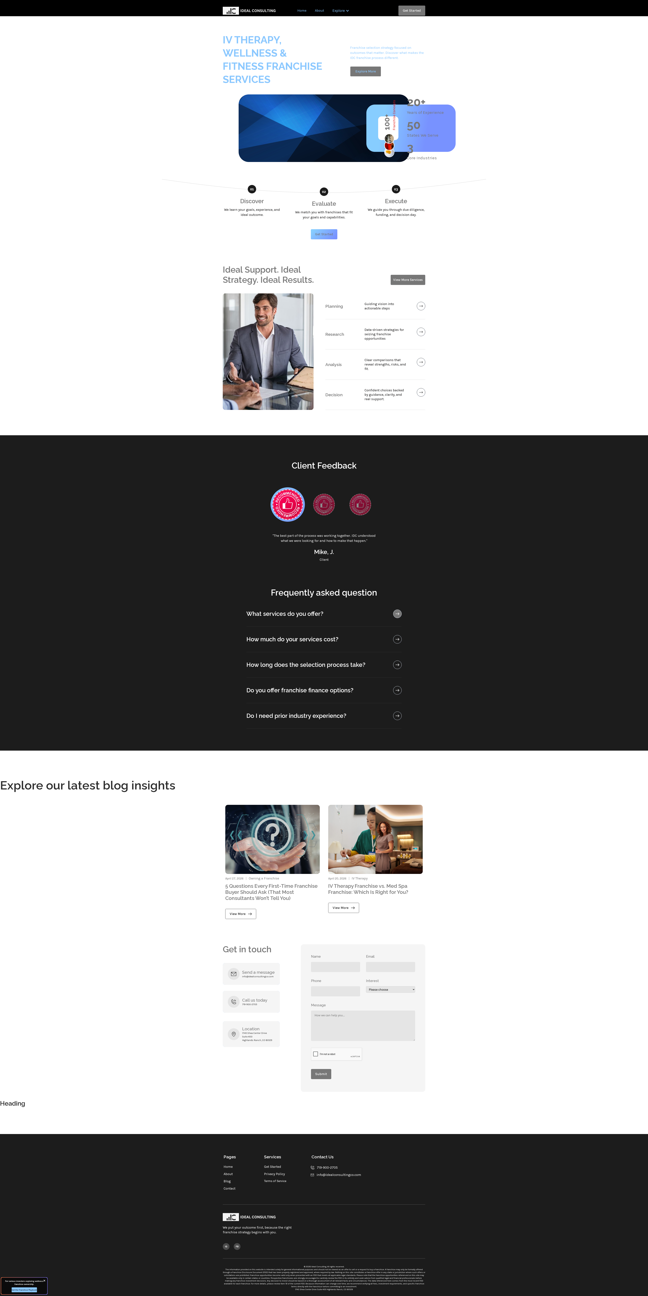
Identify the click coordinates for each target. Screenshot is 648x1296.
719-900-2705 (249, 1004)
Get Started (412, 10)
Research (334, 334)
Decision (334, 394)
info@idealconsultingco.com (258, 976)
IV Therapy (360, 878)
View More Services (408, 280)
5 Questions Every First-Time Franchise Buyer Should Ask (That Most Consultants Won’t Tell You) (271, 892)
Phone (316, 981)
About (319, 10)
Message (318, 1005)
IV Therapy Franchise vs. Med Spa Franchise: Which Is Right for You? (368, 889)
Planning (334, 306)
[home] (250, 11)
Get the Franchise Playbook (24, 1290)
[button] (341, 10)
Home (301, 10)
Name (316, 956)
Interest (372, 981)
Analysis (333, 364)
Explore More (365, 71)
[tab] (288, 504)
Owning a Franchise (264, 878)
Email (370, 956)
